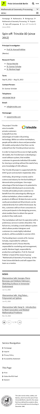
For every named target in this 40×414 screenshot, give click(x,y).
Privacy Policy (9, 355)
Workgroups (29, 18)
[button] (4, 322)
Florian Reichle (12, 63)
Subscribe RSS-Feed (11, 376)
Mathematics (17, 18)
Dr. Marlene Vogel (13, 69)
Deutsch (7, 380)
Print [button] (5, 373)
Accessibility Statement (12, 359)
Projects (32, 21)
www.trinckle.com (14, 117)
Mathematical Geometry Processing (14, 21)
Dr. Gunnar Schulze (14, 66)
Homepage (6, 18)
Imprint (6, 351)
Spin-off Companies (12, 24)
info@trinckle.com (14, 106)
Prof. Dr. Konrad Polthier (16, 49)
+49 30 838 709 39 (8, 97)
